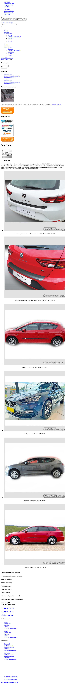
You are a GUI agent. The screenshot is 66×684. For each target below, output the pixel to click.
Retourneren (11, 38)
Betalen (10, 40)
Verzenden (10, 35)
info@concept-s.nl (7, 615)
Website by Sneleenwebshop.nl (9, 682)
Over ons (6, 32)
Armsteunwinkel (8, 5)
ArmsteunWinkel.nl (56, 104)
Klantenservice (8, 33)
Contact (10, 41)
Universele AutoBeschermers (12, 76)
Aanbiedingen (8, 74)
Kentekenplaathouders (10, 650)
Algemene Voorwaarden (14, 36)
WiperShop (7, 648)
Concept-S (7, 2)
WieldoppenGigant (9, 3)
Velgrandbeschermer (9, 77)
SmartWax (7, 6)
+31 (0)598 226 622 (7, 608)
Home (5, 30)
